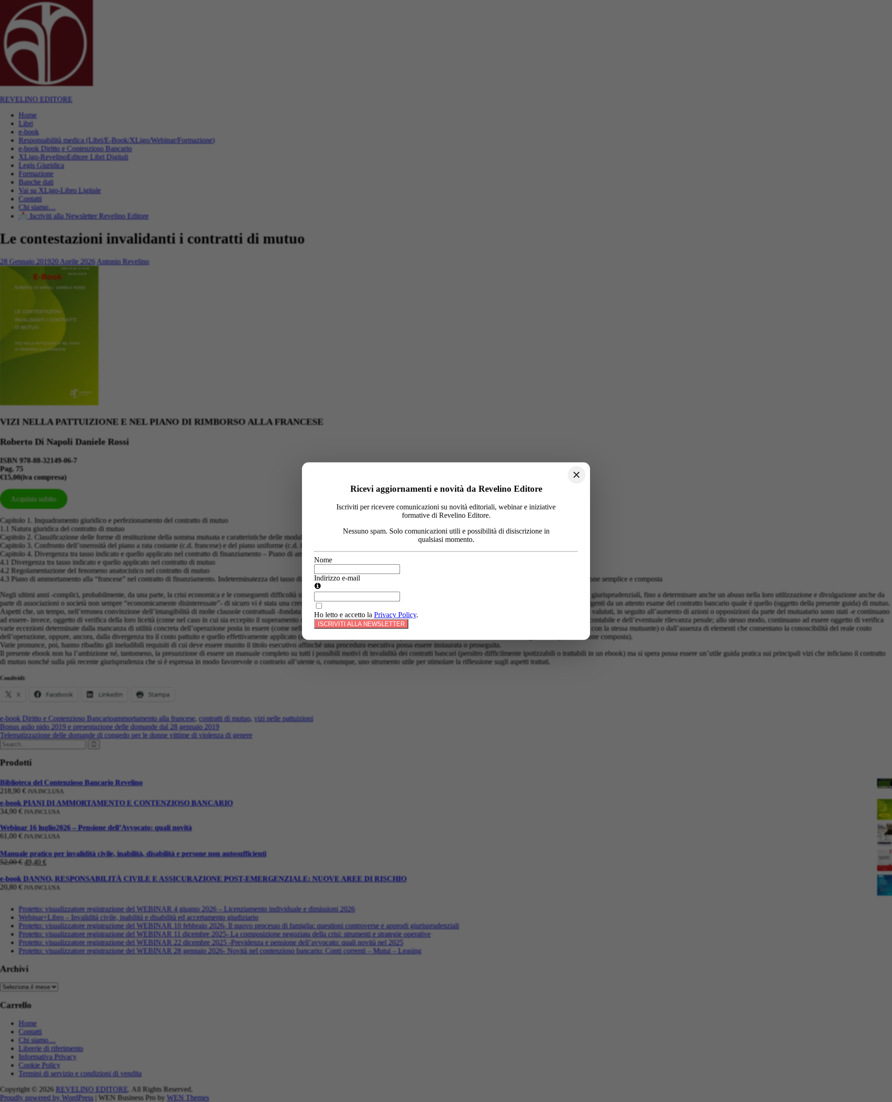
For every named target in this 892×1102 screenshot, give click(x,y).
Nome (323, 560)
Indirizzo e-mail (337, 578)
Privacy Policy (395, 615)
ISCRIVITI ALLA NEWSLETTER (361, 623)
